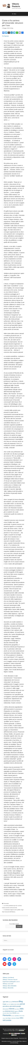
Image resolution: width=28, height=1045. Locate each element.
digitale (12, 1004)
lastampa (8, 1011)
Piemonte (7, 1015)
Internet (11, 1009)
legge (16, 1011)
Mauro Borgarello (14, 1038)
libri (17, 1011)
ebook (15, 1004)
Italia (4, 1011)
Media (21, 1011)
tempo (17, 1018)
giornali (22, 1004)
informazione (5, 1008)
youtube (8, 1020)
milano (7, 1013)
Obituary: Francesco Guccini (10, 979)
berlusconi (15, 1001)
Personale (6, 903)
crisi (9, 1004)
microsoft (4, 1013)
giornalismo (6, 1006)
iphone (18, 1008)
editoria (18, 1004)
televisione (14, 1018)
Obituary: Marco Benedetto (9, 985)
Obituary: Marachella (8, 987)
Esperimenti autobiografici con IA (11, 981)
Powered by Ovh (23, 1038)
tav (10, 1018)
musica (18, 1013)
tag (9, 1018)
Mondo (14, 1013)
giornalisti (13, 1006)
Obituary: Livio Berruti (8, 977)
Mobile (11, 1013)
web (4, 1020)
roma (23, 1015)
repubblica (17, 1015)
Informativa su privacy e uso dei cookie (10, 1041)
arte (7, 1001)
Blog (21, 1001)
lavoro (12, 1011)
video (21, 1018)
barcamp (10, 1001)
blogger (4, 1004)
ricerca (20, 1015)
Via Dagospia (5, 36)
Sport (7, 1018)
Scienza (4, 1018)
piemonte (12, 1015)
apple (4, 1001)
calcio (8, 1004)
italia (21, 1009)
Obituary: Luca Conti (8, 983)
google (18, 1006)
